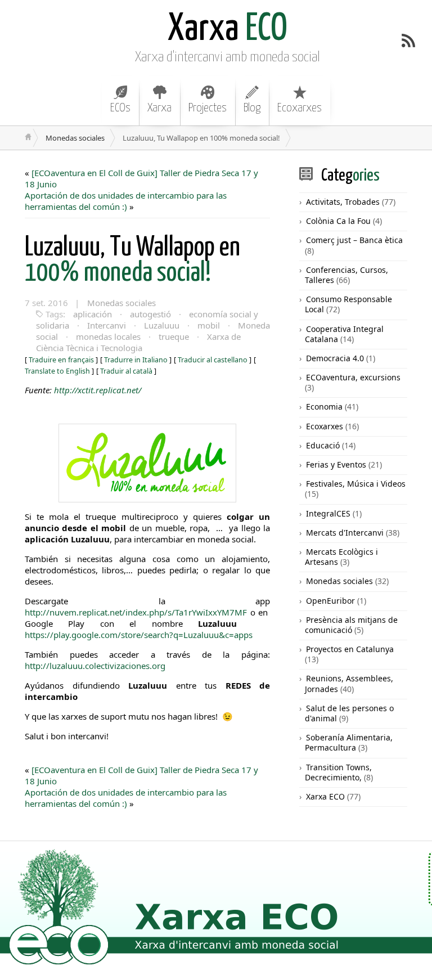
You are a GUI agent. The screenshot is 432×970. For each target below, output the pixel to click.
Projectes (207, 108)
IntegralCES (328, 513)
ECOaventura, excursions (353, 377)
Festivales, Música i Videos (356, 483)
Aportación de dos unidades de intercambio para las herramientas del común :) (126, 201)
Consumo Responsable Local (348, 304)
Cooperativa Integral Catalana (344, 334)
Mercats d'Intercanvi (345, 532)
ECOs (120, 108)
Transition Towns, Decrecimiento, (338, 772)
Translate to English (57, 371)
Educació (323, 445)
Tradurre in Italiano (136, 360)
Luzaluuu (161, 325)
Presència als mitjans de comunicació (351, 624)
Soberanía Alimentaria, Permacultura (349, 742)
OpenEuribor (330, 600)
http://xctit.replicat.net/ (97, 390)
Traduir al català (126, 371)
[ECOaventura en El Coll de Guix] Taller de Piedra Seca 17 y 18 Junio (141, 178)
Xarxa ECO (325, 796)
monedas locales (108, 336)
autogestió (150, 314)
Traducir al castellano (213, 360)
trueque (174, 336)
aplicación (92, 314)
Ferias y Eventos (336, 464)
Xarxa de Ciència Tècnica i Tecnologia (138, 342)
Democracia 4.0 (335, 358)
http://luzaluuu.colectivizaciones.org (95, 665)
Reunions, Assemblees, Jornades (349, 683)
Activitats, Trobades (343, 201)
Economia (324, 406)
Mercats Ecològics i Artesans (341, 556)
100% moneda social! (132, 260)
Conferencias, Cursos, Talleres (346, 274)
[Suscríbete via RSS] (408, 40)
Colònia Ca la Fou (338, 220)
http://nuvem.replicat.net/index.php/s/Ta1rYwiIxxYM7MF (136, 612)
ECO (227, 29)
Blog (252, 108)
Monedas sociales (75, 138)
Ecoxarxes (299, 108)
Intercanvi (106, 325)
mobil (208, 325)
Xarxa (159, 108)
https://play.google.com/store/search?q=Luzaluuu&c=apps (139, 634)
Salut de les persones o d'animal (349, 713)
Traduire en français (61, 360)
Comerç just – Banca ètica (354, 240)
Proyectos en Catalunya (350, 649)
